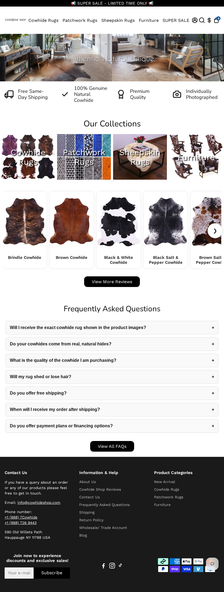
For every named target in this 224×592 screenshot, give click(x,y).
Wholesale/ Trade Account (103, 527)
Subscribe (51, 572)
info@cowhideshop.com (38, 502)
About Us (87, 481)
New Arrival (164, 481)
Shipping (87, 512)
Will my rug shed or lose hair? (40, 376)
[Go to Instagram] (112, 566)
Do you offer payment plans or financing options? (61, 426)
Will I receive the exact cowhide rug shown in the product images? (78, 327)
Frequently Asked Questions (104, 504)
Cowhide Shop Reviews (100, 489)
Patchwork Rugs (80, 20)
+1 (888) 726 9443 (21, 522)
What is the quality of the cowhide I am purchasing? (63, 360)
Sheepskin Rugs (118, 20)
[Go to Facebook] (104, 566)
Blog (83, 535)
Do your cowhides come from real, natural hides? (60, 344)
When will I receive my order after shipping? (55, 409)
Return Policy (91, 520)
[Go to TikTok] (120, 566)
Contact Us (89, 497)
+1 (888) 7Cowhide (21, 517)
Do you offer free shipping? (38, 393)
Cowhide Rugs (43, 20)
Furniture (149, 20)
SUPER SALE (176, 20)
